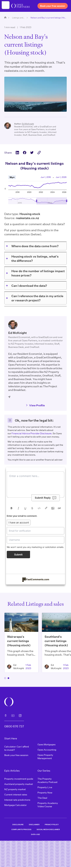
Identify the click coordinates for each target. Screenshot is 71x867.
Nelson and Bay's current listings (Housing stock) (49, 17)
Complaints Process (21, 829)
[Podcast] (5, 715)
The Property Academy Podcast (47, 780)
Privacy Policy (52, 824)
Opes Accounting (46, 749)
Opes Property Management (45, 756)
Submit (18, 554)
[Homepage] (5, 17)
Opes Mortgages (46, 744)
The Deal (42, 797)
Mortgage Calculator (15, 805)
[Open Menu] (6, 5)
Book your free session (16, 755)
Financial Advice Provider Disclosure (32, 433)
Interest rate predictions (17, 799)
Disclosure (18, 824)
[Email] (9, 397)
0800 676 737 (14, 726)
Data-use (35, 834)
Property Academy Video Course (47, 804)
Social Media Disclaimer (48, 829)
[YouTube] (13, 715)
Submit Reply (43, 497)
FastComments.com (37, 579)
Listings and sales (18, 17)
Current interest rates (15, 794)
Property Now (44, 792)
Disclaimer (34, 824)
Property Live (44, 787)
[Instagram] (20, 715)
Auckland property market (18, 784)
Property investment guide (18, 778)
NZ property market (15, 789)
